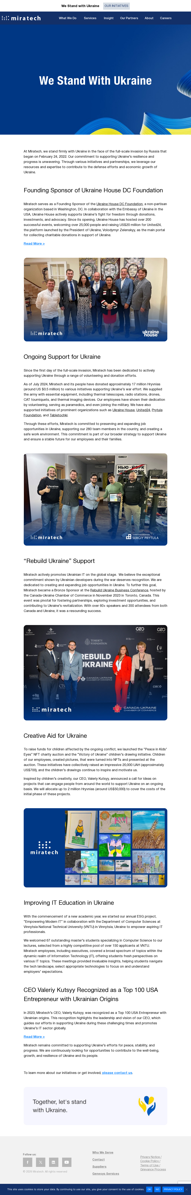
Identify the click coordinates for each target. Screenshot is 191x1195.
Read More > (34, 243)
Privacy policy (173, 1189)
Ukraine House (123, 410)
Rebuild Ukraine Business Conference (119, 590)
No (157, 1189)
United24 (143, 410)
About (149, 18)
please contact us (117, 1073)
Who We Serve (102, 1152)
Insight (109, 18)
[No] (186, 1189)
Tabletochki (59, 415)
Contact (98, 1160)
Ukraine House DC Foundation (119, 204)
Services (90, 18)
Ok (149, 1189)
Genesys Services (105, 1174)
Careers (166, 18)
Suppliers (99, 1167)
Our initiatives (116, 6)
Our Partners (129, 18)
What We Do (67, 18)
